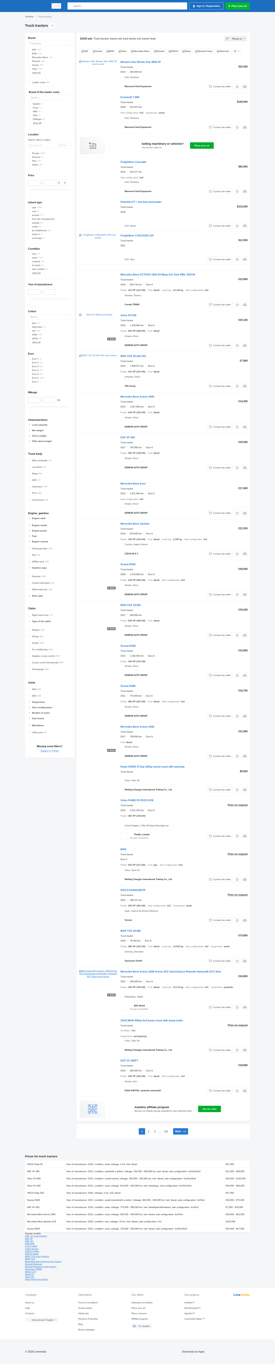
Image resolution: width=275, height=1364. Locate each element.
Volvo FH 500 (128, 315)
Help (27, 1308)
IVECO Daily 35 (35, 1164)
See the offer (209, 1109)
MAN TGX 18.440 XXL (133, 356)
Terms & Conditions (88, 1302)
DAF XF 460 (127, 437)
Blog (80, 1324)
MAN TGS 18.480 (130, 931)
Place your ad (201, 145)
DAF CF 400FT (129, 1060)
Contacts (29, 1313)
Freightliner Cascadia (133, 162)
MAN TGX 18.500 (130, 605)
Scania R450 (33, 1200)
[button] (237, 86)
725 (166, 1131)
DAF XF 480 (33, 1171)
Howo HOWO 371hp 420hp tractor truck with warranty (152, 766)
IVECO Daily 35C (35, 1193)
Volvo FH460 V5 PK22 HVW (136, 800)
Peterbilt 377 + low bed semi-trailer (141, 202)
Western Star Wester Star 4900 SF (140, 62)
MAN (123, 849)
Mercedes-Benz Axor (133, 483)
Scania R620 (128, 564)
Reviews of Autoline (88, 1319)
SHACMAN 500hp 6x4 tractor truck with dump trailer (151, 1020)
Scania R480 (128, 686)
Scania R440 (128, 646)
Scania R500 (33, 1228)
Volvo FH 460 (34, 1185)
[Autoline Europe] (36, 6)
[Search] (71, 6)
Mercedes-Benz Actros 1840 (137, 726)
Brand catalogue (86, 1329)
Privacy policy (85, 1308)
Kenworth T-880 (129, 97)
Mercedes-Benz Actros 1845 (137, 396)
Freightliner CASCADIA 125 (137, 235)
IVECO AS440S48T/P (132, 890)
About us (29, 1302)
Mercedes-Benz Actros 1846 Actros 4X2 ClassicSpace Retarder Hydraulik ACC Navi (170, 971)
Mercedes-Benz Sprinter (135, 523)
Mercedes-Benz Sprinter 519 (41, 1221)
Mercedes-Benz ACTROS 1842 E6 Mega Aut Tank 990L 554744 (157, 274)
